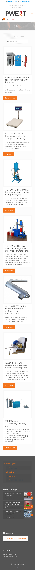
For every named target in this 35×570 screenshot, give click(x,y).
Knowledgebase (11, 464)
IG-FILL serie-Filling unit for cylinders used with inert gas (17, 79)
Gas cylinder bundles (16, 480)
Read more (8, 154)
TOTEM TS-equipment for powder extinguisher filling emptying (17, 192)
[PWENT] (17, 13)
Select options (10, 98)
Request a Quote (20, 5)
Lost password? (17, 7)
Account (10, 5)
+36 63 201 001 (12, 1)
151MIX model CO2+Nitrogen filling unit (15, 423)
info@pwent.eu (25, 1)
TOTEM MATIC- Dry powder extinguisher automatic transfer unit (16, 248)
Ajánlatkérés (9, 210)
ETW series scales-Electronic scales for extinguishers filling (15, 136)
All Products (10, 472)
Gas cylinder (13, 468)
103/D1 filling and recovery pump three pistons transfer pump (16, 365)
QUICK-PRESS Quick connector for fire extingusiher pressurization (15, 310)
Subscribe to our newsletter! (16, 539)
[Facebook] (18, 567)
